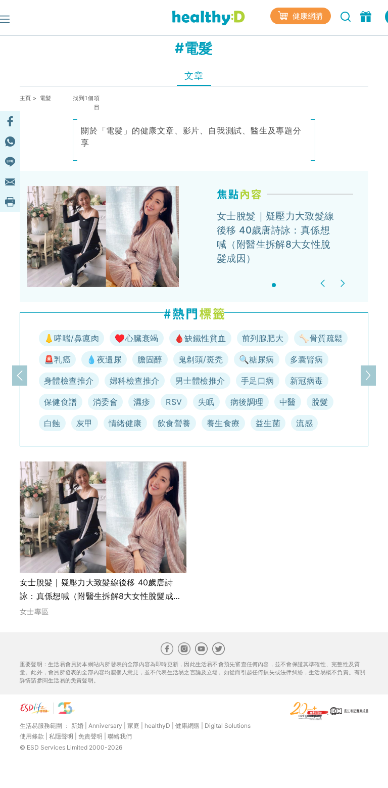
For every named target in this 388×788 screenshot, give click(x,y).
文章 (193, 75)
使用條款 (32, 736)
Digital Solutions (228, 725)
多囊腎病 (306, 359)
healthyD (157, 725)
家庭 (133, 725)
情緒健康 (125, 423)
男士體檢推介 (200, 381)
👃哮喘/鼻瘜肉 (71, 338)
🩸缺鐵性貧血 (200, 338)
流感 (304, 423)
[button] (324, 283)
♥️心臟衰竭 (136, 338)
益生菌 (268, 423)
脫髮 (320, 402)
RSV (174, 402)
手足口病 (257, 381)
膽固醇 (149, 359)
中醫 (287, 402)
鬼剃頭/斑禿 (200, 359)
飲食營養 (174, 423)
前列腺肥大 (262, 338)
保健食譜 (60, 402)
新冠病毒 (306, 381)
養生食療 (223, 423)
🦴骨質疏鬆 (321, 338)
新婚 (77, 725)
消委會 (105, 402)
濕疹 (141, 402)
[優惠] (367, 16)
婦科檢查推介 (135, 381)
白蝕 (52, 423)
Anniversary (105, 725)
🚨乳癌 (57, 359)
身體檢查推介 (69, 381)
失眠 (206, 402)
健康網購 (306, 16)
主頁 (25, 98)
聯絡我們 (120, 736)
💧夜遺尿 (104, 359)
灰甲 (84, 423)
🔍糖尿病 (256, 359)
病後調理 (247, 402)
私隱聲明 (61, 736)
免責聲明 (90, 736)
